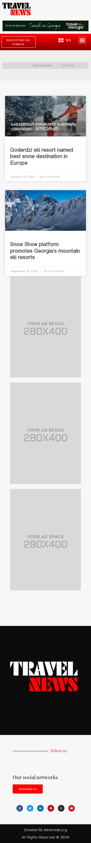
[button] (82, 40)
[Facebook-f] (19, 808)
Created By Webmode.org (45, 830)
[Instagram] (61, 808)
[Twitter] (30, 808)
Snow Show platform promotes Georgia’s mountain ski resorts (45, 250)
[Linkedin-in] (40, 808)
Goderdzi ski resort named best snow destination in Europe (41, 156)
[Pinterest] (51, 808)
